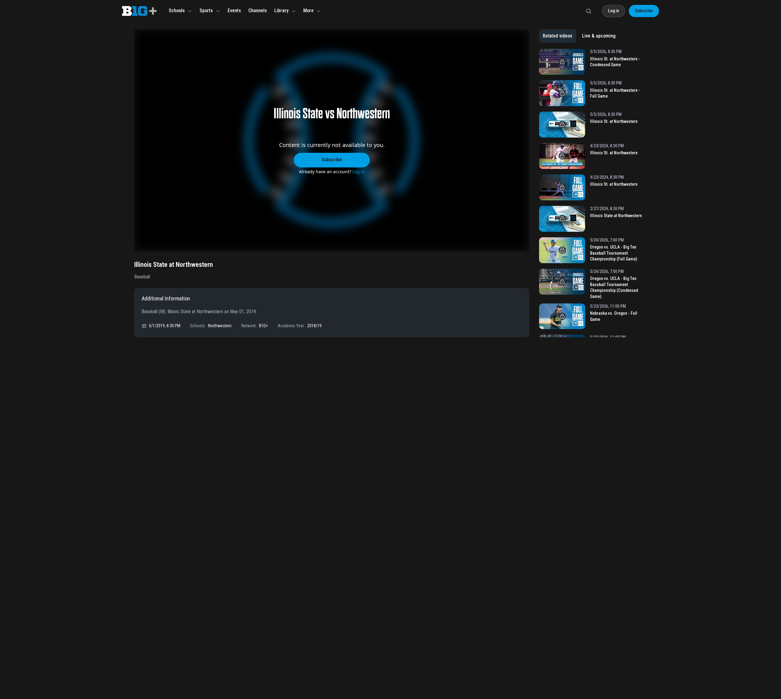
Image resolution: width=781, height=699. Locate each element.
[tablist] (579, 36)
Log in (358, 171)
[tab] (557, 36)
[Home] (139, 11)
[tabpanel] (593, 193)
